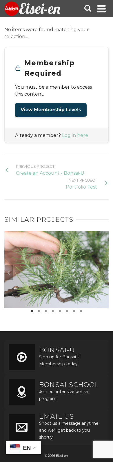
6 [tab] (67, 311)
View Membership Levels (51, 110)
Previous (9, 272)
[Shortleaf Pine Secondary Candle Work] (56, 254)
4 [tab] (53, 311)
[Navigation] (101, 8)
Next (104, 272)
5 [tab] (60, 311)
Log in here (75, 135)
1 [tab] (32, 311)
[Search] (87, 8)
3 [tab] (46, 311)
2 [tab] (39, 311)
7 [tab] (74, 311)
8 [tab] (81, 311)
